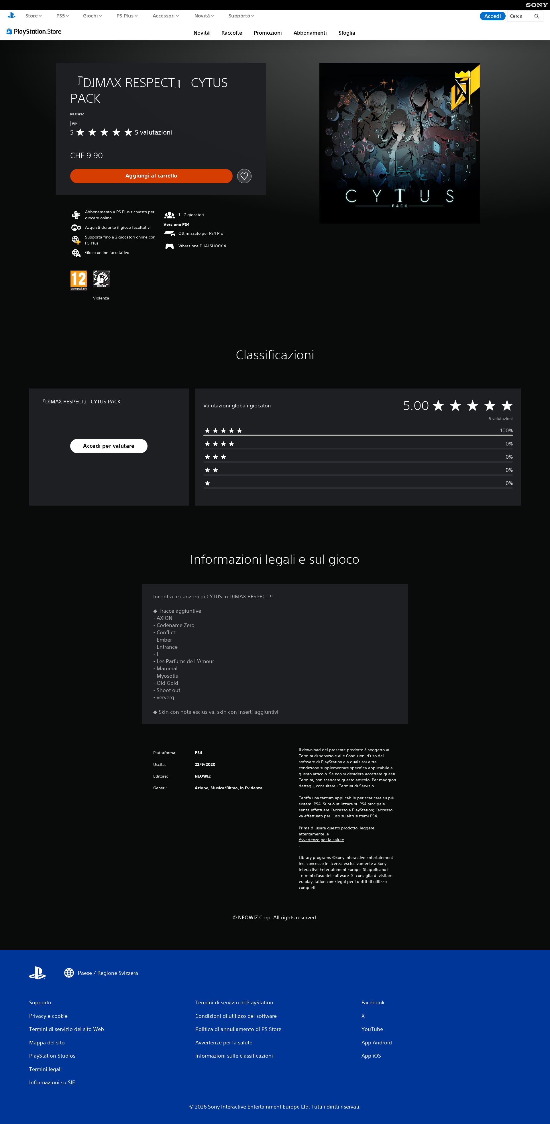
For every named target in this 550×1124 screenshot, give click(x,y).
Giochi (90, 15)
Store (31, 15)
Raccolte (231, 32)
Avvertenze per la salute (321, 839)
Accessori (164, 15)
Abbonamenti (310, 32)
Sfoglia (347, 32)
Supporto (239, 15)
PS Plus (125, 15)
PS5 (60, 15)
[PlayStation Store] (36, 31)
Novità (202, 15)
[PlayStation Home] (11, 16)
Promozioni (268, 32)
